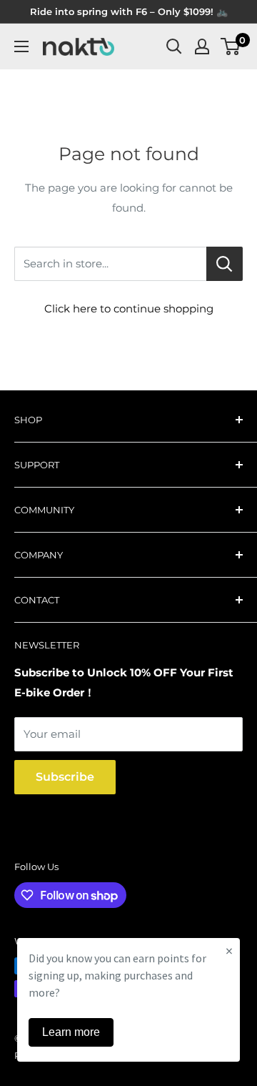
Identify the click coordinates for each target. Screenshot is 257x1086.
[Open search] (174, 46)
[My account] (202, 46)
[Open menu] (21, 46)
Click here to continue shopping (128, 308)
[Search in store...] (224, 264)
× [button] (229, 950)
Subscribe (65, 777)
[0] (231, 46)
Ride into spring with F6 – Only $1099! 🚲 (129, 11)
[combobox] (110, 264)
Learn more (71, 1032)
